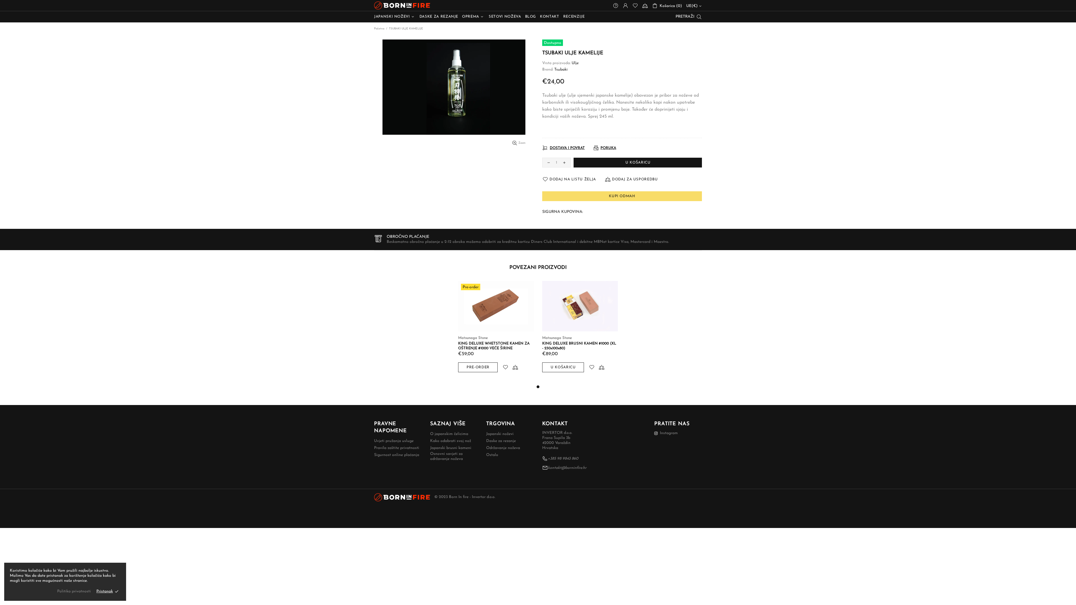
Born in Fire (402, 5)
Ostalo (492, 455)
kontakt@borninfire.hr (567, 468)
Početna (379, 28)
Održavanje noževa (503, 448)
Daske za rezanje (501, 441)
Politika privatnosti (74, 591)
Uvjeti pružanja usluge (394, 441)
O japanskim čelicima (449, 434)
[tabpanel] (496, 332)
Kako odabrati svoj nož (450, 441)
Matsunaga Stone (473, 338)
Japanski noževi (500, 434)
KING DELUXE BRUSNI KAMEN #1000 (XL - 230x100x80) (579, 346)
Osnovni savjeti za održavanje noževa (446, 456)
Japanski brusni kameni (450, 448)
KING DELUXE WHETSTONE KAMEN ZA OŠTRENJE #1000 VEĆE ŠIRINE (494, 346)
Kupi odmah (622, 196)
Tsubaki (561, 70)
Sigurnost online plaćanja (396, 455)
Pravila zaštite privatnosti (396, 448)
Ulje (575, 63)
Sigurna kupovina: (562, 212)
